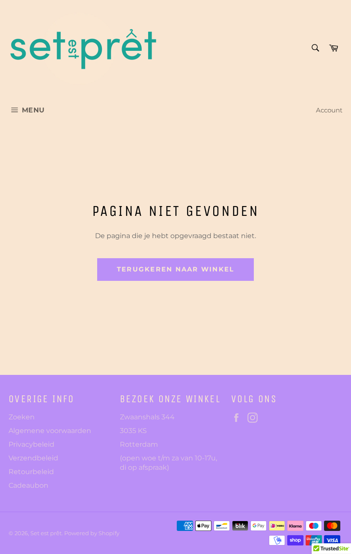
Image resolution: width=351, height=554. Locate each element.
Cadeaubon (28, 485)
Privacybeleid (31, 444)
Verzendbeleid (33, 458)
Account (329, 110)
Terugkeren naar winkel (176, 269)
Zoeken (22, 417)
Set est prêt (46, 533)
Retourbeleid (31, 472)
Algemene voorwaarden (50, 431)
